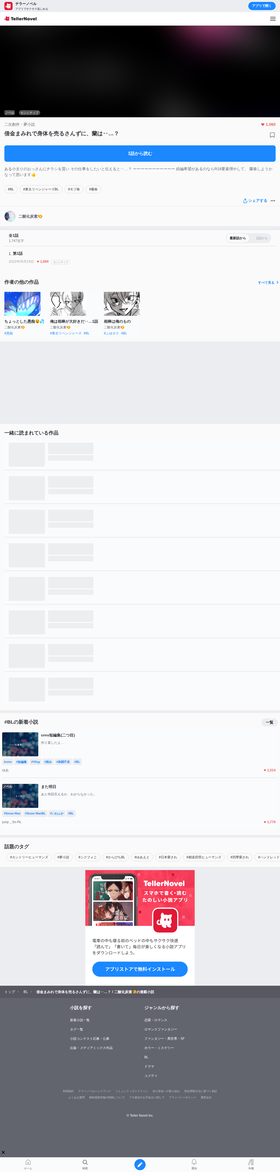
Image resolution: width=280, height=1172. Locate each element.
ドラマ (149, 1066)
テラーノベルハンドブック (94, 1091)
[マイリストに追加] (272, 135)
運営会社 (206, 1097)
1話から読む (140, 153)
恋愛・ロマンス (155, 1020)
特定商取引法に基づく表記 (200, 1091)
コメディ (151, 1076)
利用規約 (68, 1091)
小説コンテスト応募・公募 (89, 1039)
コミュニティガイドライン (131, 1091)
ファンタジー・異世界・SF (164, 1039)
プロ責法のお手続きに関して (147, 1097)
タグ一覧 (76, 1029)
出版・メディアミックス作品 (91, 1048)
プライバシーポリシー (182, 1097)
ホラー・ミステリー (159, 1048)
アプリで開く (262, 6)
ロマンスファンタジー (160, 1029)
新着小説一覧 (80, 1020)
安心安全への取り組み (166, 1091)
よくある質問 (76, 1097)
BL (146, 1057)
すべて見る (266, 282)
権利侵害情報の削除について (107, 1097)
